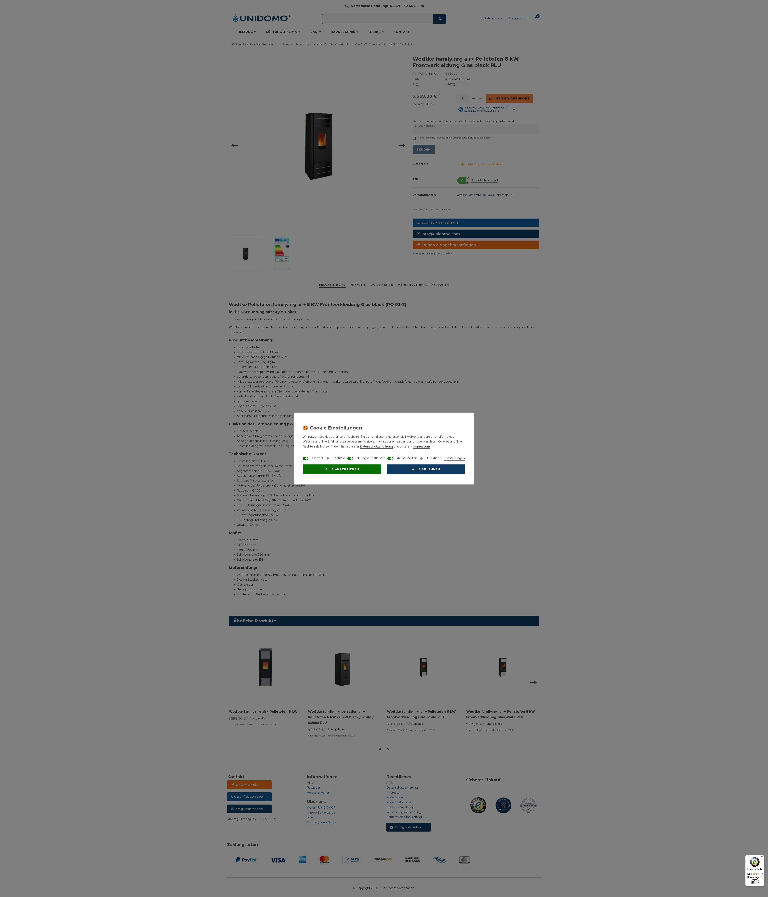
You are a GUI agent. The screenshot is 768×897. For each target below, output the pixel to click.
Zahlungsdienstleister (370, 458)
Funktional (434, 458)
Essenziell (316, 458)
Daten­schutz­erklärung (376, 446)
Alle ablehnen (426, 469)
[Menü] (761, 857)
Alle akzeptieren (342, 469)
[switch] (755, 881)
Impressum (421, 446)
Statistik (339, 458)
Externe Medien (406, 458)
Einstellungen (454, 458)
